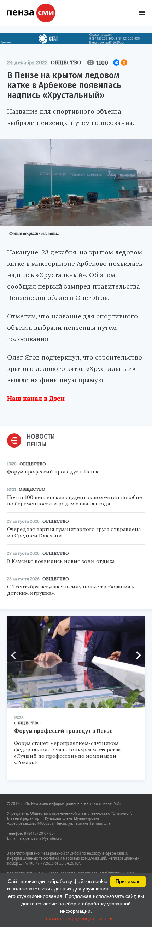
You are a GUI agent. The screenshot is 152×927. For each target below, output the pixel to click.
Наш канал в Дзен (36, 398)
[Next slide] (136, 655)
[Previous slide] (16, 655)
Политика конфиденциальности (76, 918)
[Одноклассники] (124, 62)
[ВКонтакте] (116, 62)
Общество (66, 62)
